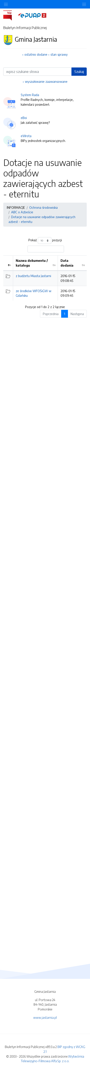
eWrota (26, 136)
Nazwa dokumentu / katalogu (32, 263)
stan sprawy (59, 54)
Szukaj (79, 71)
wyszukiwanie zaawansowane (46, 81)
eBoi (24, 118)
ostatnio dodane (35, 54)
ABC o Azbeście (22, 212)
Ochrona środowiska (43, 207)
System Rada (30, 95)
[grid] (45, 278)
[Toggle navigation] (84, 4)
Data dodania (67, 263)
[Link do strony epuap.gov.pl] (32, 15)
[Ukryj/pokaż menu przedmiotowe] (5, 4)
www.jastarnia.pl (45, 1017)
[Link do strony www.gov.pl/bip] (10, 15)
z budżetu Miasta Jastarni (33, 276)
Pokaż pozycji (45, 240)
